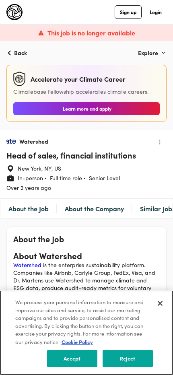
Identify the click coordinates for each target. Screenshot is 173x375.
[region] (86, 333)
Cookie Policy (77, 341)
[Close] (160, 303)
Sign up (128, 12)
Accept (72, 358)
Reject (128, 358)
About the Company (94, 208)
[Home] (14, 12)
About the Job (28, 208)
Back (20, 53)
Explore (148, 53)
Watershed (27, 265)
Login (156, 12)
